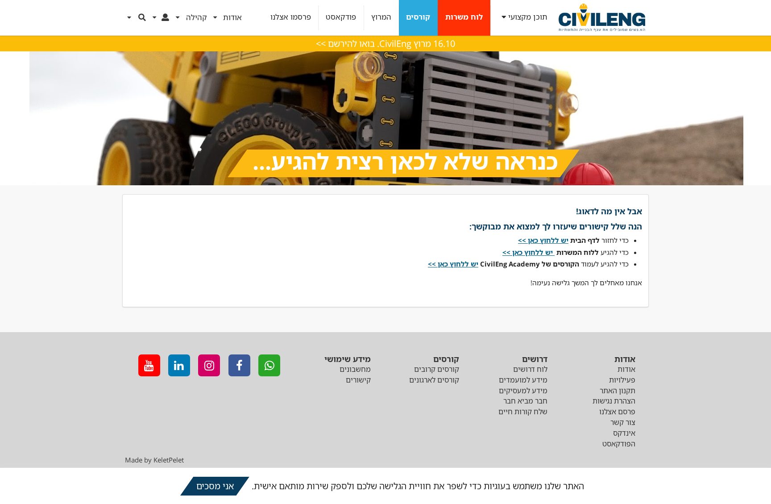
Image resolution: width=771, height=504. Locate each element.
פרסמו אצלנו (290, 17)
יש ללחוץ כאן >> (453, 263)
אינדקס (624, 433)
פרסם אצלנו (617, 412)
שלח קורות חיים (522, 412)
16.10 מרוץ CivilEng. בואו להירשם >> (385, 43)
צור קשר (622, 422)
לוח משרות (464, 17)
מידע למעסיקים (523, 391)
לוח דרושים (530, 369)
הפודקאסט (618, 444)
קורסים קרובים (436, 369)
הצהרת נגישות (614, 401)
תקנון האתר (617, 391)
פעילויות (622, 380)
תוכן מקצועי (527, 17)
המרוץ (381, 17)
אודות (626, 369)
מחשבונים (355, 369)
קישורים (358, 380)
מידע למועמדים (523, 380)
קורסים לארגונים (434, 380)
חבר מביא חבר (525, 401)
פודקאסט (341, 17)
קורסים (418, 17)
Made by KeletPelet (154, 459)
